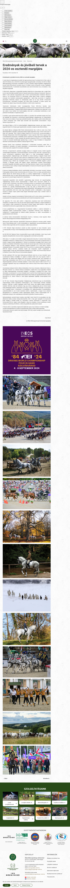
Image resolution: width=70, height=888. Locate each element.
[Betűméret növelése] (13, 33)
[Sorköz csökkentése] (9, 34)
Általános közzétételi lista (53, 858)
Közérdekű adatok (51, 861)
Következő (46, 778)
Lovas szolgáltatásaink (9, 803)
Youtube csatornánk (31, 877)
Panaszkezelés (51, 876)
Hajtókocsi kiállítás (59, 802)
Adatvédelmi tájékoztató (53, 870)
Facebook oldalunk (31, 878)
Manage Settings (26, 885)
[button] (5, 41)
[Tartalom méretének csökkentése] (15, 31)
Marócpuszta (58, 818)
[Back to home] (35, 41)
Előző (6, 778)
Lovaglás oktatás (25, 802)
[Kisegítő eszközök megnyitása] (2, 2)
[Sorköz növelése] (12, 34)
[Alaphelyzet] (1, 7)
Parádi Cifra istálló (42, 818)
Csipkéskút (9, 818)
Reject (15, 885)
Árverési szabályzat (52, 867)
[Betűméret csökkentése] (11, 33)
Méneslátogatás (42, 802)
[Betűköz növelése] (12, 36)
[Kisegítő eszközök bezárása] (4, 7)
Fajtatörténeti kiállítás (26, 819)
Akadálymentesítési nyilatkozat (54, 873)
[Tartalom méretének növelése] (17, 31)
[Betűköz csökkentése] (10, 36)
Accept (6, 885)
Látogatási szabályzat (52, 864)
